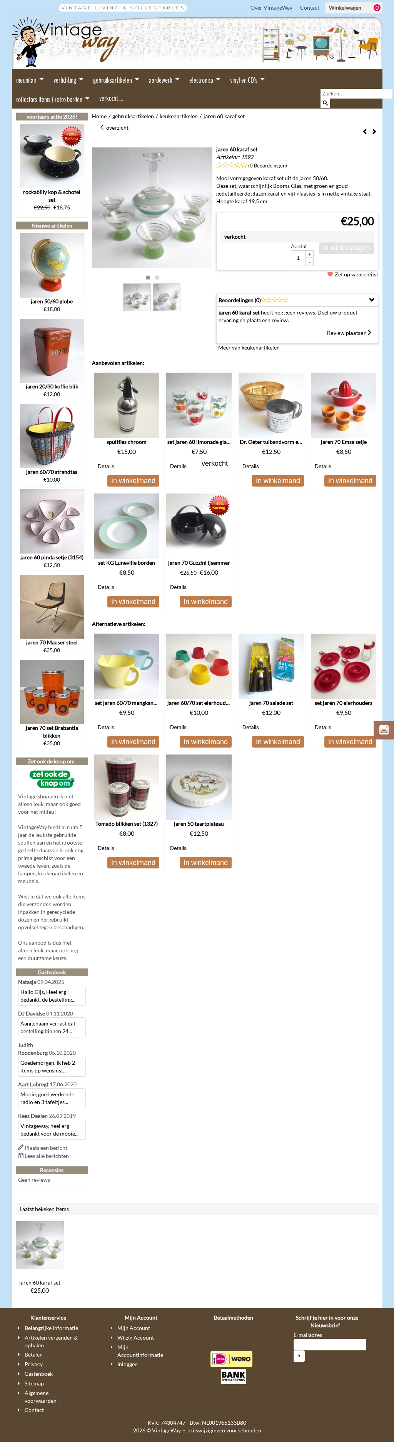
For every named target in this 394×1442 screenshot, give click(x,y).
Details (106, 466)
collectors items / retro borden (49, 99)
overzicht (117, 127)
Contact (309, 7)
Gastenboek (39, 1373)
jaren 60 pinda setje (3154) (51, 557)
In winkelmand (133, 481)
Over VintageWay (271, 7)
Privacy (34, 1364)
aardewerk (161, 80)
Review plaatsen (347, 333)
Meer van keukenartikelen (249, 347)
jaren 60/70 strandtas (51, 471)
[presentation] (104, 214)
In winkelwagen (346, 248)
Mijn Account (133, 1328)
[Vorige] (365, 132)
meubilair (27, 80)
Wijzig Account (135, 1337)
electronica (201, 80)
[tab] (297, 300)
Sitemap (34, 1383)
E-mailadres (308, 1335)
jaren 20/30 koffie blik (52, 386)
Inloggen (127, 1364)
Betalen (34, 1354)
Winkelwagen (345, 7)
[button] (147, 277)
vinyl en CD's (244, 80)
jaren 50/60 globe (52, 301)
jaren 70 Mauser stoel (52, 642)
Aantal (299, 246)
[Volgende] (374, 132)
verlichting (65, 80)
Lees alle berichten (47, 1156)
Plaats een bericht (46, 1147)
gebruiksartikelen (113, 80)
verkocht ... (111, 98)
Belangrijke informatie (51, 1328)
